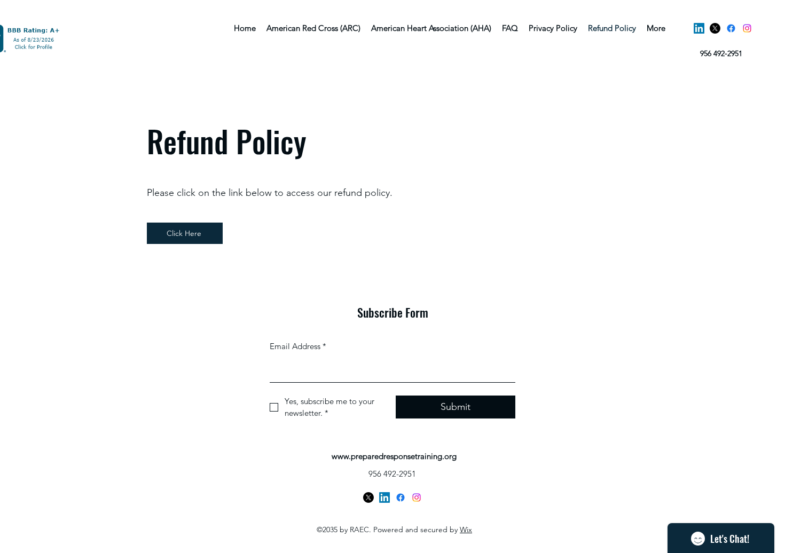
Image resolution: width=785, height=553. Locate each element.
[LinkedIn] (699, 28)
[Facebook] (731, 28)
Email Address (298, 346)
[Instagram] (747, 28)
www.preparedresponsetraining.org (394, 456)
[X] (715, 28)
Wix (466, 529)
